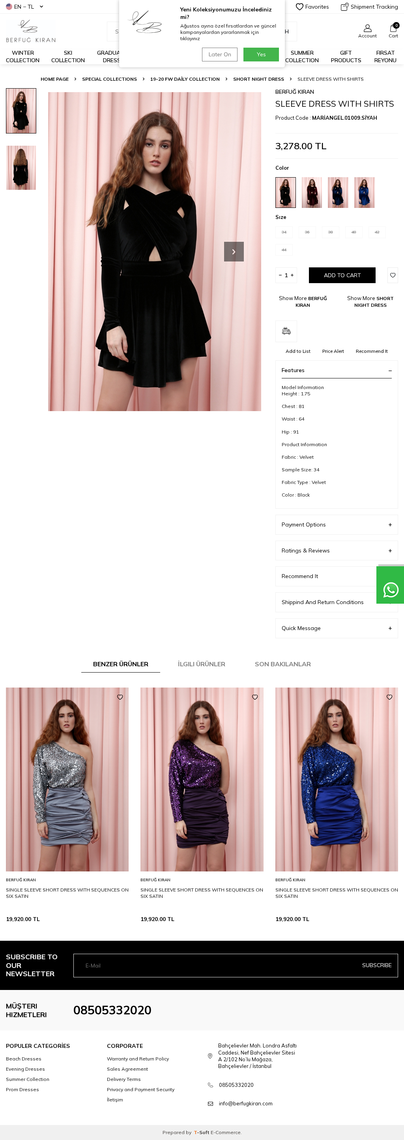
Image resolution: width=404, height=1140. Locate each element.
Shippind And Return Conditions (323, 602)
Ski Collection (68, 56)
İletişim (115, 1100)
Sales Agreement (127, 1069)
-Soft (202, 1132)
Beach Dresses (23, 1059)
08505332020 (112, 1010)
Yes (261, 54)
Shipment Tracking (374, 6)
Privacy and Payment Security (140, 1089)
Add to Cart (342, 275)
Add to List (298, 351)
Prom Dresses (22, 1089)
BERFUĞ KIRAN (294, 91)
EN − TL (24, 6)
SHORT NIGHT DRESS (258, 79)
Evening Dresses (25, 1069)
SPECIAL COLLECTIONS (109, 79)
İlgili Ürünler (201, 664)
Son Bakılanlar (283, 664)
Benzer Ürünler (120, 664)
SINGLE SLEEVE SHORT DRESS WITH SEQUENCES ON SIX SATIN (67, 893)
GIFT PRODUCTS (346, 56)
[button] (234, 251)
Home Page (55, 79)
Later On (220, 54)
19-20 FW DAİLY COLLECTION (185, 79)
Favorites (317, 6)
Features (293, 370)
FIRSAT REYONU (385, 56)
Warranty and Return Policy (138, 1059)
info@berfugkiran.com (246, 1103)
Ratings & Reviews (306, 550)
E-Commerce (226, 1132)
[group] (154, 251)
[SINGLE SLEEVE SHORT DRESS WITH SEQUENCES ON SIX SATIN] (67, 779)
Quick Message (301, 628)
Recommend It (372, 351)
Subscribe (377, 965)
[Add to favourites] (120, 697)
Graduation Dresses (115, 56)
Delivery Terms (124, 1079)
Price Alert (333, 351)
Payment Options (304, 524)
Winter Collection (22, 56)
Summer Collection (302, 56)
